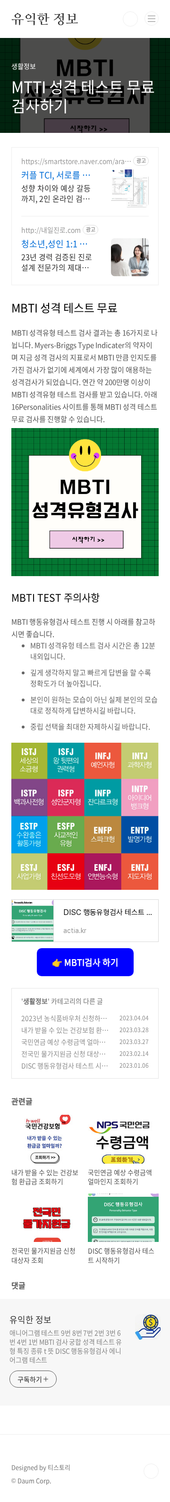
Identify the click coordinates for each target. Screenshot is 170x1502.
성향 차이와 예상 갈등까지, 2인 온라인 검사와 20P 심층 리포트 (56, 193)
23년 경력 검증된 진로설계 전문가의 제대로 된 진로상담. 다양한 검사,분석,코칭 (56, 261)
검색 (130, 19)
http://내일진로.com (51, 230)
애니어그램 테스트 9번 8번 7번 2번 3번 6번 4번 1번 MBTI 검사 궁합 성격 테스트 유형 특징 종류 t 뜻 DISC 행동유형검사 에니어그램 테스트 (65, 1346)
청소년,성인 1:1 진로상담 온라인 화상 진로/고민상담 (55, 244)
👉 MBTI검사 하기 (85, 962)
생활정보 (35, 1001)
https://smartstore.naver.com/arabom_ (75, 161)
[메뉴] (151, 18)
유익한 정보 (44, 19)
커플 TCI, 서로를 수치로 (55, 175)
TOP (151, 1471)
